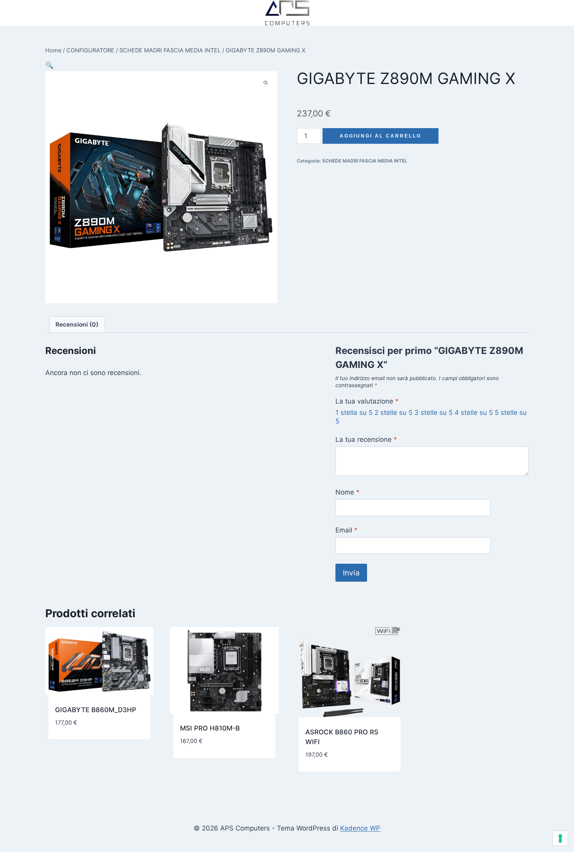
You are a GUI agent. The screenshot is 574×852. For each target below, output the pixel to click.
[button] (49, 65)
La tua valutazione (367, 401)
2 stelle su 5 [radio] (393, 412)
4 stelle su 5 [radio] (474, 412)
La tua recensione (366, 439)
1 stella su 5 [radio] (354, 412)
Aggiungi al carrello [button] (90, 747)
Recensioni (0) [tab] (76, 324)
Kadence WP (360, 828)
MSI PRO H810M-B (210, 728)
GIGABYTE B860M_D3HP (95, 710)
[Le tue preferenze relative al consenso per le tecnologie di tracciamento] (560, 838)
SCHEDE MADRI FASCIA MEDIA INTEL (364, 161)
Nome (347, 492)
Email (346, 530)
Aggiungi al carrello (380, 136)
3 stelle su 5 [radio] (433, 412)
